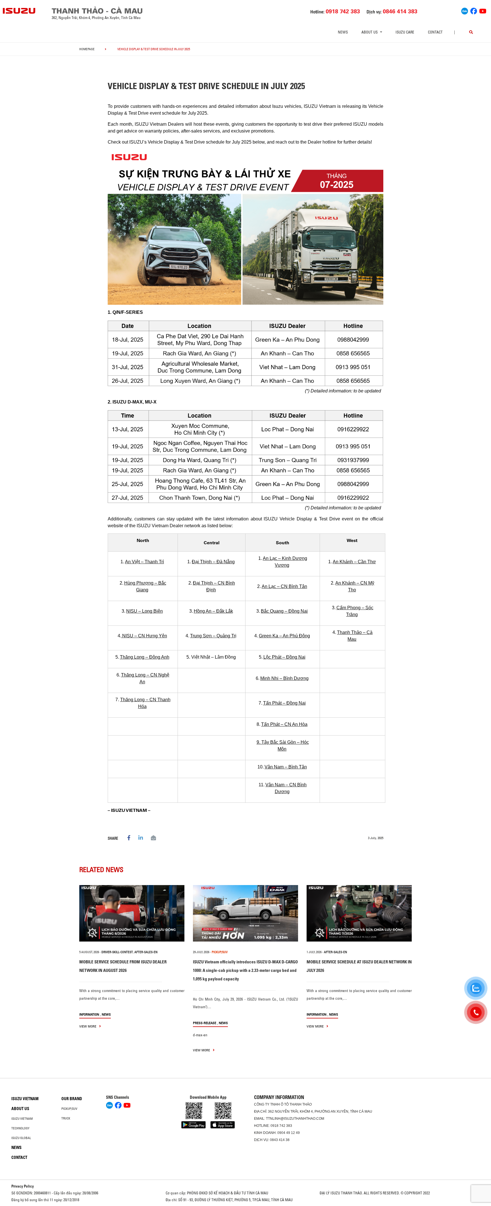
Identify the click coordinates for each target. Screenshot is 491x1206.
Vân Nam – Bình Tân (286, 766)
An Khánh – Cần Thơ (354, 561)
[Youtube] (482, 10)
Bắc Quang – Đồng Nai (284, 611)
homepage (87, 49)
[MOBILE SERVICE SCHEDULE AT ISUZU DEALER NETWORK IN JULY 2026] (359, 913)
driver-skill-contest (117, 952)
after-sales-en (145, 952)
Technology (20, 1128)
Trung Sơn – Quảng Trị (213, 635)
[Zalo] (464, 10)
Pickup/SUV (69, 1109)
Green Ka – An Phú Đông (284, 635)
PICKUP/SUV (220, 952)
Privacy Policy (22, 1186)
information (89, 1014)
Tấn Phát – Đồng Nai (284, 703)
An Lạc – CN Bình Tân (284, 586)
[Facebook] (473, 10)
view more (88, 1026)
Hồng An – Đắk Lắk (213, 611)
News (343, 32)
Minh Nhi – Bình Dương (284, 678)
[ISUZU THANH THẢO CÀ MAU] (19, 11)
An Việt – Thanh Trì (144, 561)
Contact (435, 32)
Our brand (71, 1098)
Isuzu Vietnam (25, 1098)
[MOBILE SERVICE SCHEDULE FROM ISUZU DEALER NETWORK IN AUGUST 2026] (131, 913)
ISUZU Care (405, 32)
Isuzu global (21, 1138)
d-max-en (200, 1035)
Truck (65, 1118)
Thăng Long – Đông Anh (144, 657)
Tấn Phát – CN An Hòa (284, 724)
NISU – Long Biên (144, 611)
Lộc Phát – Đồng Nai (284, 657)
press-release (204, 1023)
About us (20, 1108)
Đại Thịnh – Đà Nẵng (213, 561)
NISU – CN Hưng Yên (144, 635)
